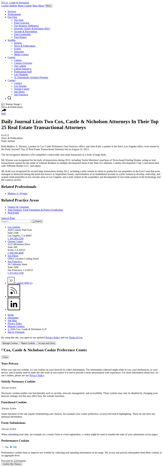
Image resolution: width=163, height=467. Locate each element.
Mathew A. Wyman (17, 193)
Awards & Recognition (25, 31)
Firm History (20, 37)
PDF (3, 113)
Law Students (21, 74)
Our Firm (12, 17)
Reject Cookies (28, 343)
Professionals (14, 14)
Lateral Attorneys (22, 68)
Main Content (25, 5)
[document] (81, 407)
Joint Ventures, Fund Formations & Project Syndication (35, 209)
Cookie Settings (9, 5)
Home (11, 315)
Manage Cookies (16, 326)
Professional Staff (23, 71)
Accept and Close (46, 343)
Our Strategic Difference (26, 25)
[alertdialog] (81, 407)
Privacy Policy (15, 323)
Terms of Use (75, 337)
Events (17, 48)
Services (12, 11)
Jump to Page (8, 218)
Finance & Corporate (18, 207)
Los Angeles (20, 86)
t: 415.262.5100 (16, 273)
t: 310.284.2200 (16, 238)
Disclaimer (13, 317)
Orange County (22, 89)
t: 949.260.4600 (16, 253)
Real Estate (13, 212)
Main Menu (38, 5)
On (6, 447)
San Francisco (21, 94)
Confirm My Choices (12, 464)
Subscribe (19, 51)
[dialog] (81, 340)
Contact (11, 80)
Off (15, 447)
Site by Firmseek (16, 332)
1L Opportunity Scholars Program (31, 77)
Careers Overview (23, 63)
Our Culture (20, 66)
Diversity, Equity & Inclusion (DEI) (32, 28)
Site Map (12, 320)
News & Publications (24, 45)
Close (5, 357)
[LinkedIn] (14, 309)
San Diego (19, 91)
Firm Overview (21, 23)
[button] (3, 110)
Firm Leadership (22, 34)
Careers (11, 57)
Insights (11, 40)
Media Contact (21, 54)
